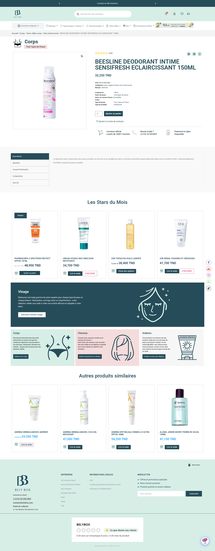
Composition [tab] (18, 176)
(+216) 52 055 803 (22, 498)
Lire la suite (172, 271)
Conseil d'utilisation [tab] (20, 170)
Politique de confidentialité (100, 489)
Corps (22, 33)
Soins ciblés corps (34, 33)
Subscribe (193, 494)
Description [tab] (17, 156)
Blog (63, 497)
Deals (63, 501)
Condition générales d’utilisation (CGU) (105, 485)
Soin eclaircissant (51, 33)
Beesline (105, 87)
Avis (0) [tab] (16, 183)
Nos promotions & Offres (70, 485)
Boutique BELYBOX (68, 493)
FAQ (62, 506)
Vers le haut (196, 465)
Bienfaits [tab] (16, 163)
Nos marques (66, 489)
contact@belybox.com (23, 502)
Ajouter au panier (113, 113)
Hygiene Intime (113, 85)
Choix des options (126, 271)
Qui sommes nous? (68, 480)
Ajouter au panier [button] (30, 273)
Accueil (15, 33)
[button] (59, 3)
